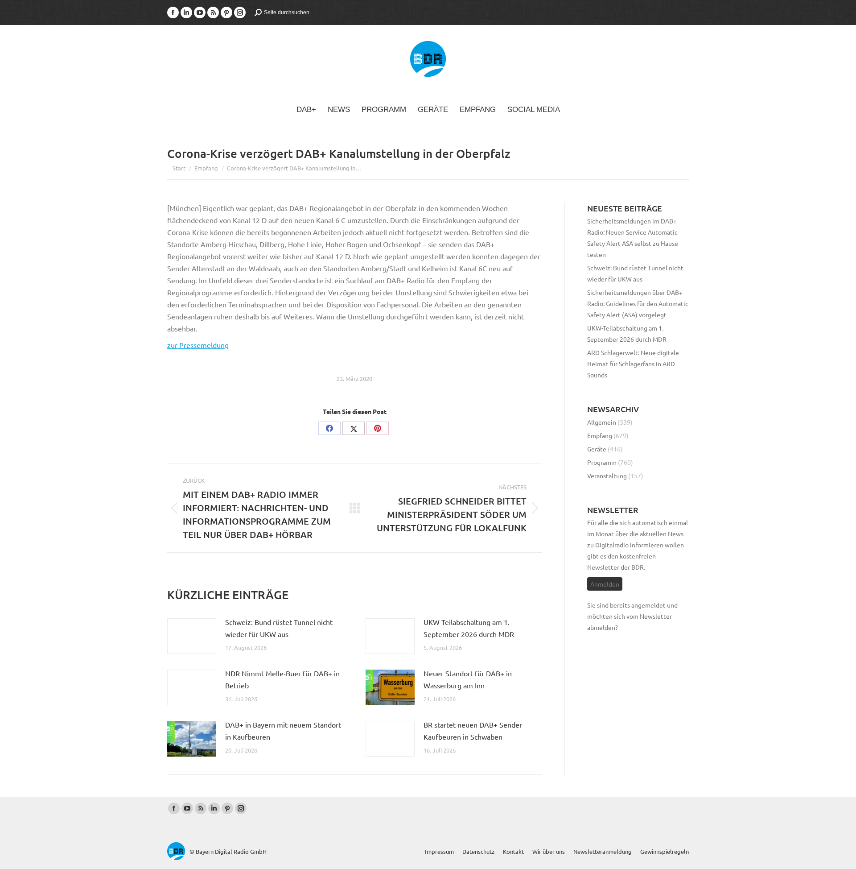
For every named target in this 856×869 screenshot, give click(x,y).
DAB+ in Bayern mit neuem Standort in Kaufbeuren (283, 730)
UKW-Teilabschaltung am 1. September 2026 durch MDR (469, 627)
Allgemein (601, 422)
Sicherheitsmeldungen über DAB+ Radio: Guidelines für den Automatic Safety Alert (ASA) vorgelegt (637, 303)
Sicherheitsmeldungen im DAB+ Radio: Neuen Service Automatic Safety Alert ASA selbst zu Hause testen (632, 237)
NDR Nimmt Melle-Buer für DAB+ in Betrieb (282, 679)
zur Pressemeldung (198, 344)
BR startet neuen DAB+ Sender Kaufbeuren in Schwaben (473, 730)
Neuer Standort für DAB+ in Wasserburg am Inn (468, 679)
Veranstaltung (607, 476)
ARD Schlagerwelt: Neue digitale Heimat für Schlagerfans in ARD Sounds (633, 363)
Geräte (596, 449)
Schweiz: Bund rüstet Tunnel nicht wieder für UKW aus (279, 627)
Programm (602, 462)
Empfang (599, 435)
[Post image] (191, 636)
